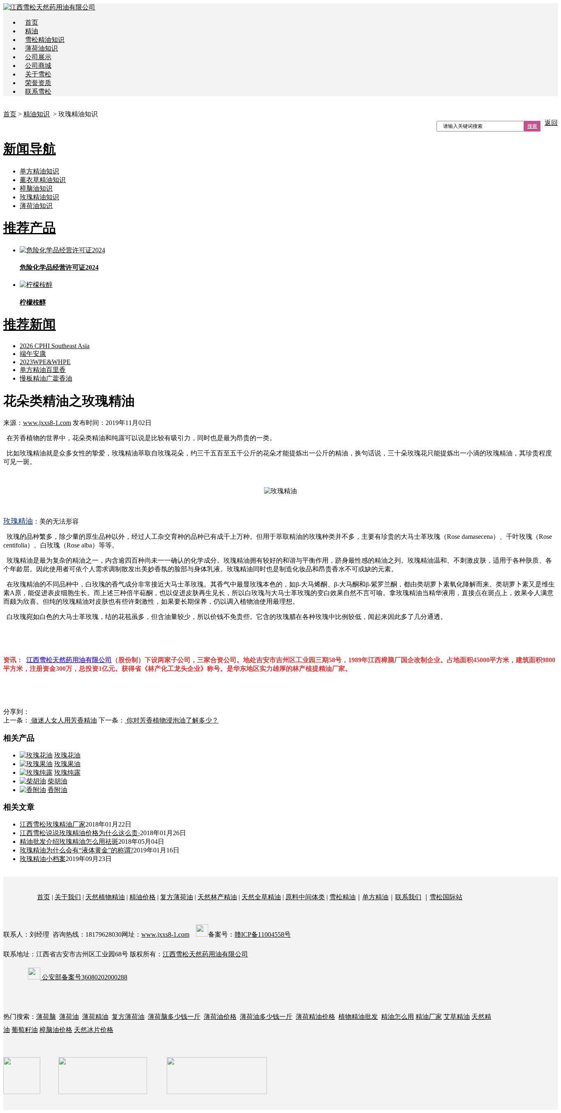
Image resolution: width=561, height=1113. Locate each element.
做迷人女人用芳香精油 (63, 720)
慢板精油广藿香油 (46, 378)
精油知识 (36, 114)
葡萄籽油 (24, 1029)
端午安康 (33, 353)
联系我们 (408, 897)
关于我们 (68, 897)
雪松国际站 (446, 897)
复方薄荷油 (176, 897)
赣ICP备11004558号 (263, 934)
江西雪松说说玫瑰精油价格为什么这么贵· (80, 832)
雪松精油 (342, 897)
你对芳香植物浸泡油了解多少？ (171, 720)
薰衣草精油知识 (43, 179)
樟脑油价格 (55, 1029)
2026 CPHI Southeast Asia (55, 345)
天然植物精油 (105, 897)
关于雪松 (38, 74)
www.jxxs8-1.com (47, 422)
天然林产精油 (217, 897)
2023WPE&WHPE (45, 361)
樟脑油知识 (36, 188)
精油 (31, 31)
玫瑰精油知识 (39, 197)
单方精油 (375, 897)
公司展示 (38, 56)
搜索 (532, 126)
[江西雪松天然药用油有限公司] (49, 7)
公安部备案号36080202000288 (83, 977)
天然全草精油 (261, 897)
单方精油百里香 (43, 369)
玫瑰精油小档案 (43, 858)
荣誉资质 (38, 82)
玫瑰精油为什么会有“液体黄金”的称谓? (76, 850)
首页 (31, 22)
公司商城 (38, 65)
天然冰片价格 (93, 1029)
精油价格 (142, 897)
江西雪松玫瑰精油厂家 (52, 824)
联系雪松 (38, 91)
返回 (551, 122)
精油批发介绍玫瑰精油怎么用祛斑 (69, 841)
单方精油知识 (39, 171)
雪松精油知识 (44, 39)
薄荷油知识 (41, 48)
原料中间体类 (305, 897)
